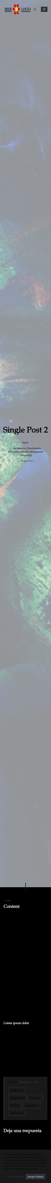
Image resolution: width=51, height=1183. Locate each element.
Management (36, 451)
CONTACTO (44, 9)
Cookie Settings (15, 1176)
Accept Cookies (35, 1176)
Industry (24, 451)
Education (14, 451)
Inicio (25, 442)
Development (34, 448)
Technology (26, 455)
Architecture (19, 448)
